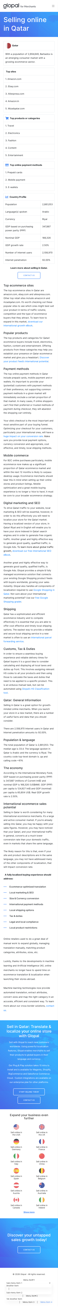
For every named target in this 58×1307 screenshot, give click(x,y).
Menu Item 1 (29, 1280)
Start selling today (29, 1092)
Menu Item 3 (28, 1302)
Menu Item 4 (46, 1302)
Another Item (12, 1286)
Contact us (29, 275)
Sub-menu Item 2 (14, 1293)
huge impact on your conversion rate (23, 436)
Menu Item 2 (32, 1295)
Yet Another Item (14, 1299)
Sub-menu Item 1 (14, 1283)
